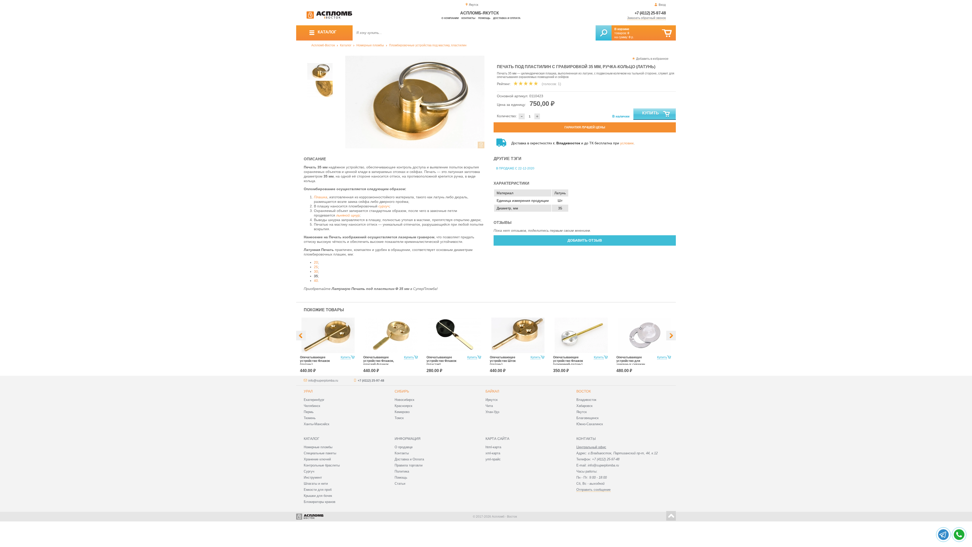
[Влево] (301, 335)
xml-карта (492, 453)
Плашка (320, 197)
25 (316, 267)
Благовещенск (587, 418)
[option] (415, 102)
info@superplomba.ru (323, 380)
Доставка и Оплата (409, 459)
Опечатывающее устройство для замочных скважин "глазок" (630, 363)
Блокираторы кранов (319, 502)
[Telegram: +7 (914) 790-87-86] (943, 534)
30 (316, 271)
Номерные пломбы (370, 45)
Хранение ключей (317, 459)
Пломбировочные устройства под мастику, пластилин (428, 45)
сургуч (383, 206)
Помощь (484, 18)
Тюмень (310, 418)
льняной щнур (348, 215)
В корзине (621, 29)
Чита (489, 406)
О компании (450, 18)
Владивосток (586, 400)
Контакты (468, 18)
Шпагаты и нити (316, 483)
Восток (583, 391)
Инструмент (313, 477)
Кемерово (402, 412)
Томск (399, 418)
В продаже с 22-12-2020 (515, 168)
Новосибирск (404, 400)
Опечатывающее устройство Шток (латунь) (503, 361)
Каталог (345, 45)
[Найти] (604, 33)
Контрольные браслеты (322, 465)
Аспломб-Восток (323, 45)
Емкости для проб (318, 490)
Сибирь (402, 391)
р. (631, 37)
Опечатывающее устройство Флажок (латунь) (315, 361)
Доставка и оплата (506, 18)
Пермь (309, 412)
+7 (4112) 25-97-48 (650, 13)
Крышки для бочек (318, 496)
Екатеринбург (314, 400)
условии (627, 143)
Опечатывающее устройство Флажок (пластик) (441, 361)
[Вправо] (671, 335)
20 (316, 262)
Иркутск (491, 400)
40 (316, 281)
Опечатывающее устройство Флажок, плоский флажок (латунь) (378, 363)
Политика (402, 471)
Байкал (492, 391)
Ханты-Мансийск (316, 424)
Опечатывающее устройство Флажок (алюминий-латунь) (568, 361)
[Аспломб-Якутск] (329, 17)
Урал (308, 391)
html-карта (493, 447)
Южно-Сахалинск (589, 424)
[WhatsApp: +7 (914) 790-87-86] (959, 534)
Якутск (581, 412)
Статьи (400, 483)
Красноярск (403, 406)
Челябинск (312, 406)
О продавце (404, 447)
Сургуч (309, 471)
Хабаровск (584, 406)
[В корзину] (667, 33)
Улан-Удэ (492, 412)
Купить (650, 113)
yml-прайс (493, 459)
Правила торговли (408, 465)
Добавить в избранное (652, 59)
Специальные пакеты (320, 453)
